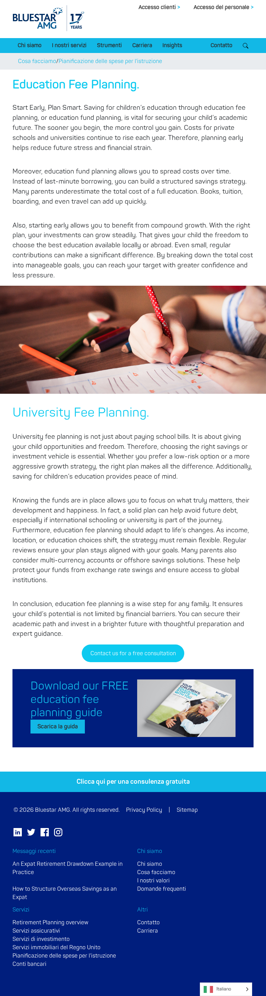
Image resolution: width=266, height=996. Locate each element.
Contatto (221, 45)
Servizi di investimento (41, 939)
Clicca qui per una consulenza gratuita (133, 781)
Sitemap (187, 810)
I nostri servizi (69, 45)
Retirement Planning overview (50, 922)
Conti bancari (29, 964)
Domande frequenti (161, 889)
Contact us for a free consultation (133, 653)
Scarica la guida (57, 726)
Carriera (142, 45)
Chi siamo (30, 45)
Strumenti (109, 45)
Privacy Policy (144, 810)
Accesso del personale (224, 7)
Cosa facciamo (37, 61)
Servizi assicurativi (36, 930)
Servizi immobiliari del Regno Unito (56, 947)
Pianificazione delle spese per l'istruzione (110, 61)
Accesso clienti (159, 7)
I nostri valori (153, 880)
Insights (172, 45)
